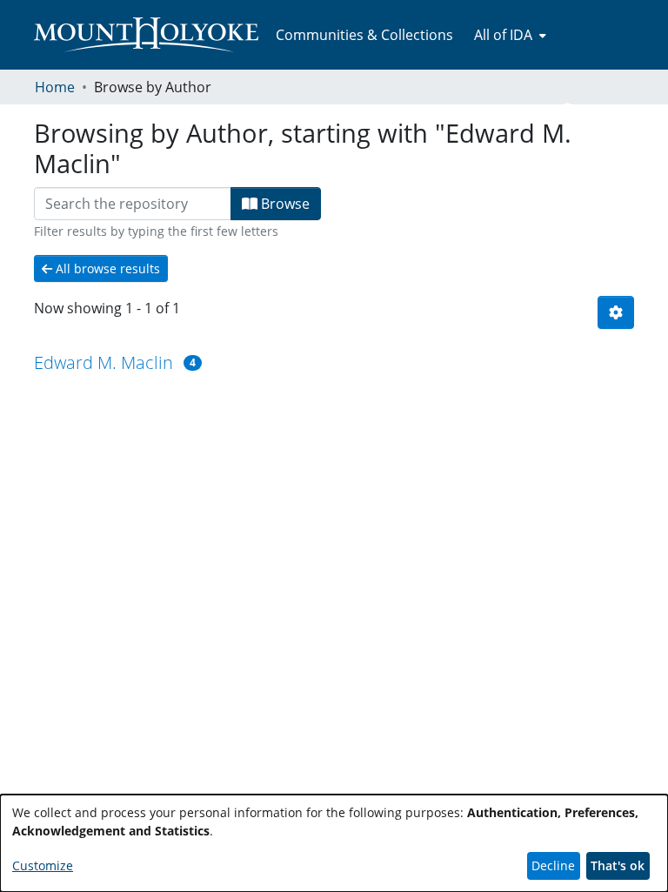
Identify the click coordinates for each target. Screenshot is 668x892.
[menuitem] (508, 35)
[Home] (146, 34)
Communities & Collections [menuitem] (364, 34)
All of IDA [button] (503, 34)
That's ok (618, 865)
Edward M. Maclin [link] (103, 362)
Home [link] (55, 87)
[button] (568, 111)
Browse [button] (283, 203)
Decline (553, 865)
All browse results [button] (106, 268)
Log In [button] (605, 111)
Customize (42, 865)
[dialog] (334, 843)
